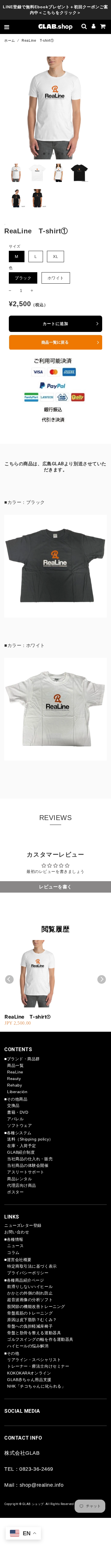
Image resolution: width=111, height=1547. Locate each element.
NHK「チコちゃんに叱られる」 (36, 1386)
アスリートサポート (25, 1172)
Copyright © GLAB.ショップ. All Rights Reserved (39, 1504)
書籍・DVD (17, 1112)
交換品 (13, 1105)
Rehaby (14, 1085)
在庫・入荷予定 (21, 1145)
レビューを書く (55, 886)
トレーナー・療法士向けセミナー (38, 1366)
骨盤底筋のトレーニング (30, 1313)
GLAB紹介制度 (21, 1152)
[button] (44, 154)
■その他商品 (15, 1099)
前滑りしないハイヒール (30, 1286)
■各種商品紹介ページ (24, 1280)
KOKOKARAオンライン (29, 1373)
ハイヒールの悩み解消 (28, 1346)
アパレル (15, 1119)
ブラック (23, 278)
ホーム (9, 41)
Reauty (14, 1078)
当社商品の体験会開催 (28, 1165)
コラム (13, 1252)
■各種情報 (13, 1239)
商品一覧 (15, 1065)
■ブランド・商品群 (22, 1059)
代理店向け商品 (21, 1185)
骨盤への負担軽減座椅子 (30, 1326)
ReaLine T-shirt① (28, 1017)
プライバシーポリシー (28, 1273)
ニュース (15, 1245)
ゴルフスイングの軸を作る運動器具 (40, 1339)
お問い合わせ (16, 1232)
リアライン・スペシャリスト (34, 1359)
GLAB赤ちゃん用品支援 (29, 1379)
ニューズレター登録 (23, 1225)
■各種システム (18, 1133)
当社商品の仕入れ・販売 (30, 1159)
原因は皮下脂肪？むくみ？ (32, 1319)
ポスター (15, 1192)
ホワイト (56, 278)
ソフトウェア (19, 1125)
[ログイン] (93, 27)
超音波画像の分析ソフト (30, 1299)
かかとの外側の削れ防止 (30, 1293)
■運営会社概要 (18, 1259)
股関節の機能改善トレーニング (36, 1306)
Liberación (17, 1091)
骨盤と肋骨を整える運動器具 (34, 1332)
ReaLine (15, 1072)
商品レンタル (19, 1179)
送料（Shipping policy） (30, 1139)
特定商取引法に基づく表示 (32, 1266)
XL (55, 256)
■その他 (11, 1353)
